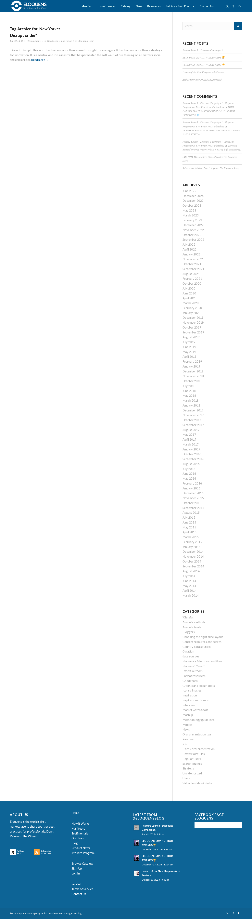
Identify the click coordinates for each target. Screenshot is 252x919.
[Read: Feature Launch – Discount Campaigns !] (136, 827)
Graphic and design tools (199, 685)
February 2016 (192, 483)
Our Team (77, 838)
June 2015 (189, 522)
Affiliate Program (82, 853)
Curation (188, 651)
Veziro (44, 913)
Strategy (188, 768)
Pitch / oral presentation (199, 749)
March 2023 (191, 215)
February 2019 (192, 361)
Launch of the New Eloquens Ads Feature (203, 72)
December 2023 (193, 200)
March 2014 (191, 595)
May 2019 (189, 352)
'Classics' (188, 617)
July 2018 (189, 386)
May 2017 (189, 434)
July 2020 (189, 288)
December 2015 (193, 493)
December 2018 (193, 371)
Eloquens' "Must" (194, 666)
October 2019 (192, 327)
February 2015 (192, 542)
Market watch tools (195, 710)
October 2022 (192, 235)
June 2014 (189, 581)
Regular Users (192, 758)
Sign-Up (76, 868)
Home (75, 812)
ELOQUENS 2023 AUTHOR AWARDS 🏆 (204, 64)
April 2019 (189, 356)
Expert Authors (193, 671)
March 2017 (191, 444)
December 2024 (193, 196)
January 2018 (191, 405)
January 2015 (191, 547)
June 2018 (189, 391)
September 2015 (193, 508)
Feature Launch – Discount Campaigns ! (203, 50)
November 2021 (193, 259)
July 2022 (189, 244)
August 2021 (191, 274)
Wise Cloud (57, 913)
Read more (38, 59)
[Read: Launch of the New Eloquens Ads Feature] (136, 873)
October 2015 (192, 503)
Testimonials (79, 833)
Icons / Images (192, 690)
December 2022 (193, 225)
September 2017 (193, 425)
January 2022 (191, 254)
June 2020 (189, 293)
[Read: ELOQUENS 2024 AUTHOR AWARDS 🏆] (136, 842)
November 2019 (193, 322)
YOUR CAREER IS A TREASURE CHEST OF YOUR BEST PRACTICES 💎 (209, 111)
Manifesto (78, 828)
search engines (192, 763)
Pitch (186, 744)
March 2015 (191, 537)
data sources (191, 656)
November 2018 (193, 376)
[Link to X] (227, 6)
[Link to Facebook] (233, 6)
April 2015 (189, 532)
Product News (80, 848)
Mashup (188, 715)
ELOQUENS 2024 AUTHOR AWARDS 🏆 (204, 57)
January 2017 (191, 449)
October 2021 (192, 264)
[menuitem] (88, 6)
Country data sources (197, 646)
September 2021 (193, 269)
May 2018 (189, 395)
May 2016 (189, 478)
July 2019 (189, 342)
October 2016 (192, 454)
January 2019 (191, 366)
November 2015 (193, 498)
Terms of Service (82, 889)
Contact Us (78, 894)
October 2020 (192, 283)
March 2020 (191, 303)
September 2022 (193, 239)
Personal (188, 739)
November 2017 (193, 415)
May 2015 (189, 527)
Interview (189, 705)
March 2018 (191, 400)
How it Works (80, 823)
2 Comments (35, 40)
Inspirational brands (196, 700)
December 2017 (193, 410)
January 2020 (191, 313)
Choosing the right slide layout (203, 637)
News (186, 729)
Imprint (76, 884)
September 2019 (193, 332)
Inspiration (66, 40)
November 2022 (193, 230)
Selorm (186, 168)
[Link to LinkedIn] (239, 6)
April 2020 (189, 298)
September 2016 (193, 459)
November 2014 (193, 556)
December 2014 (193, 551)
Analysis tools (192, 627)
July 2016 (189, 469)
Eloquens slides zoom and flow (202, 661)
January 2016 (191, 488)
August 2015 (191, 512)
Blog (74, 843)
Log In (75, 873)
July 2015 (189, 517)
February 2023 (192, 220)
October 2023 (192, 205)
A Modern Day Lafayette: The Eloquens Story (216, 168)
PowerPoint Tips (194, 754)
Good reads (53, 40)
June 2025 (189, 191)
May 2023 (189, 210)
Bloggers (189, 632)
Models (187, 724)
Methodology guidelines (199, 719)
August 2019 (191, 337)
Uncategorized (192, 773)
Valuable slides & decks (197, 783)
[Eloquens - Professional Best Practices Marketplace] (29, 6)
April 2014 (189, 590)
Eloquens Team (86, 40)
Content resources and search (202, 641)
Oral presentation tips (197, 734)
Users (186, 778)
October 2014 (192, 561)
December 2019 (193, 317)
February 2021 (192, 278)
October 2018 (192, 381)
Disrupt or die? (23, 35)
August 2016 (191, 464)
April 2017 (189, 439)
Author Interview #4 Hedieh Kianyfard (202, 79)
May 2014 (189, 586)
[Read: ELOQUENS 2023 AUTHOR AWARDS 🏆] (136, 857)
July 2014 (189, 576)
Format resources (194, 676)
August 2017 (191, 430)
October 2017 (192, 420)
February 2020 (192, 308)
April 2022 (189, 249)
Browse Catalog (82, 863)
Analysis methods (194, 622)
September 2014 (193, 566)
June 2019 (189, 347)
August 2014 (191, 571)
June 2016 (189, 473)
